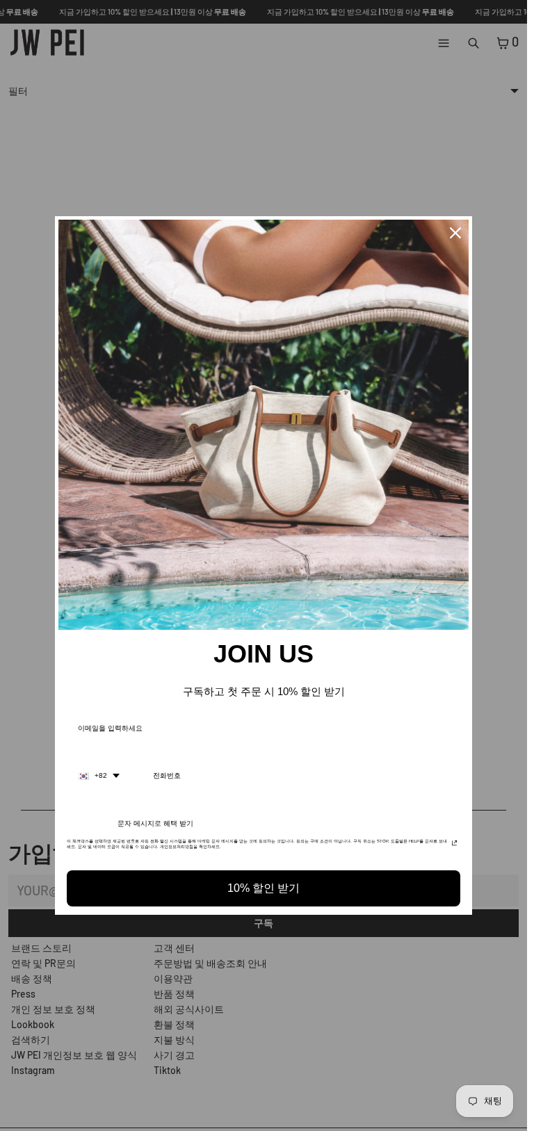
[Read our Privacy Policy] (454, 845)
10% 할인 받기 (263, 888)
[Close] (455, 233)
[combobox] (99, 775)
